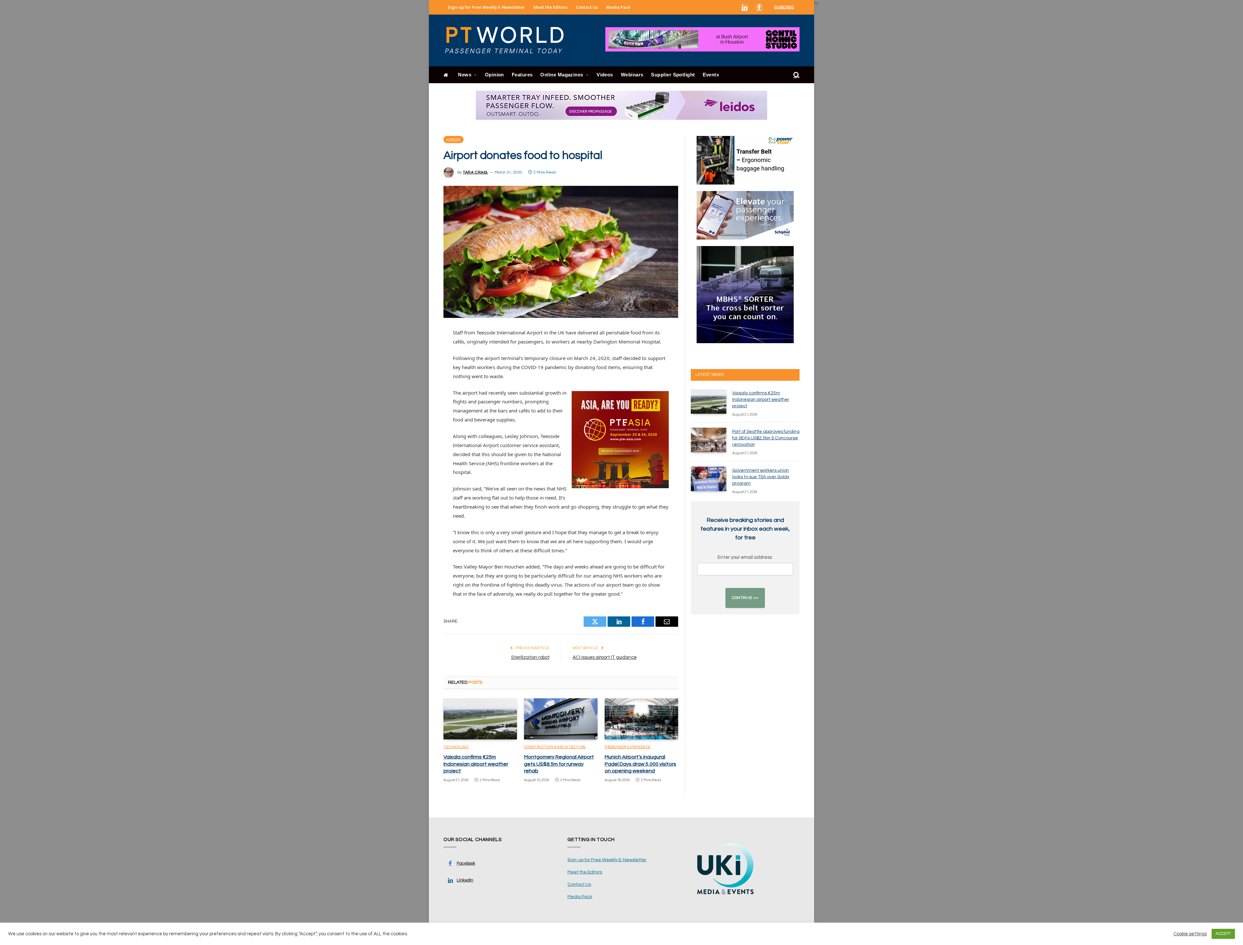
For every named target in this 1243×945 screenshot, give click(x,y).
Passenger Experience (628, 747)
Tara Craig (475, 172)
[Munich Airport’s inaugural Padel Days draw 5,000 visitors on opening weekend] (641, 719)
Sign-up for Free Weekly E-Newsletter (486, 7)
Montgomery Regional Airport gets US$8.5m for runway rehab (559, 764)
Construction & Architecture (555, 747)
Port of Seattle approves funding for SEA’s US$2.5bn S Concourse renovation (766, 438)
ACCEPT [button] (1223, 933)
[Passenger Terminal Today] (508, 40)
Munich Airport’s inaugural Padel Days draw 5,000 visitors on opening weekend (640, 764)
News (464, 74)
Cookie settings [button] (1190, 933)
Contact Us (587, 7)
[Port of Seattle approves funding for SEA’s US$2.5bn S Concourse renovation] (708, 440)
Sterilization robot (530, 657)
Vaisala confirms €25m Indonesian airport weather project (475, 764)
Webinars (632, 74)
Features (522, 74)
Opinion (494, 74)
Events (711, 74)
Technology (456, 747)
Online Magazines (561, 74)
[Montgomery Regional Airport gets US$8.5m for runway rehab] (561, 719)
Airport (453, 139)
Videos (605, 74)
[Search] (796, 75)
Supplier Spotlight (673, 74)
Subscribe (784, 7)
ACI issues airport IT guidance (605, 657)
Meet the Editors (550, 7)
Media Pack (618, 7)
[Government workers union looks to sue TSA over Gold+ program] (708, 479)
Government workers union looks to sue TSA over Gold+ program (760, 477)
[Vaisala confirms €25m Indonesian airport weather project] (480, 719)
